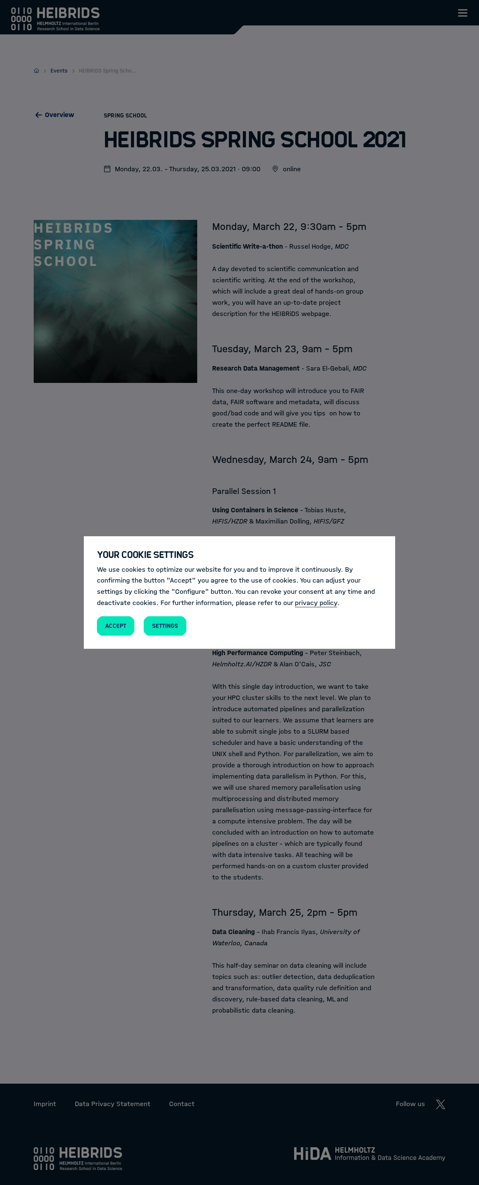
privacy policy (316, 603)
